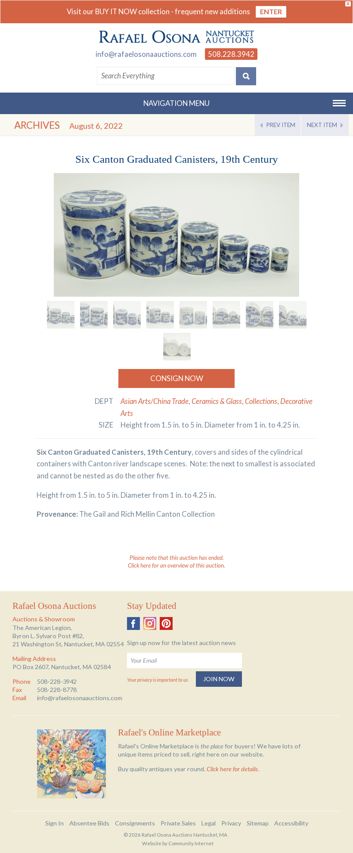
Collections (261, 401)
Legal (208, 823)
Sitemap (258, 823)
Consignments (135, 823)
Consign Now (176, 378)
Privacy (231, 823)
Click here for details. (233, 768)
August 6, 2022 (96, 125)
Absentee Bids (89, 823)
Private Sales (178, 823)
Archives (37, 125)
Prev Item (280, 124)
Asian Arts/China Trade (155, 401)
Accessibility (291, 823)
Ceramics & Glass (217, 401)
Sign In (54, 823)
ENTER (271, 11)
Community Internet (191, 843)
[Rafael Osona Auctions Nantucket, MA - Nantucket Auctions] (176, 37)
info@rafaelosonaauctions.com (146, 54)
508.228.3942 (231, 54)
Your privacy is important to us (157, 679)
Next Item (322, 124)
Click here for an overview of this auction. (176, 565)
